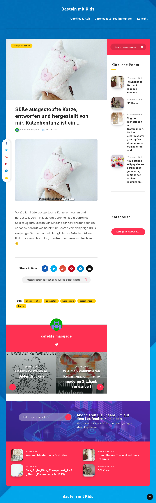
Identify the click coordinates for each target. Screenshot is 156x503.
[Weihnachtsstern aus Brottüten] (17, 455)
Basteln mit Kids (78, 9)
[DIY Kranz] (117, 103)
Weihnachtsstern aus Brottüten (46, 455)
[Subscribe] (68, 417)
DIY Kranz (132, 103)
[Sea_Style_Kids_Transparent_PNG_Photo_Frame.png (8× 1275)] (17, 470)
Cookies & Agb (80, 18)
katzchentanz (87, 300)
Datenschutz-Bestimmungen (113, 18)
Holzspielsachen (21, 45)
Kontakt (142, 18)
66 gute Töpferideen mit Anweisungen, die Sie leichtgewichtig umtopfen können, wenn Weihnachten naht (135, 134)
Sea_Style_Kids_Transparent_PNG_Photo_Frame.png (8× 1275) (49, 472)
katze (21, 306)
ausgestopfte (33, 300)
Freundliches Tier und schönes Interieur (135, 87)
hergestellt (68, 300)
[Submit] (142, 47)
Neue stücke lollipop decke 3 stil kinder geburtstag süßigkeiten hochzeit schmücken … (135, 171)
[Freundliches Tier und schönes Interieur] (117, 82)
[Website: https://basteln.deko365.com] (56, 344)
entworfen (51, 300)
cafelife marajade (56, 336)
